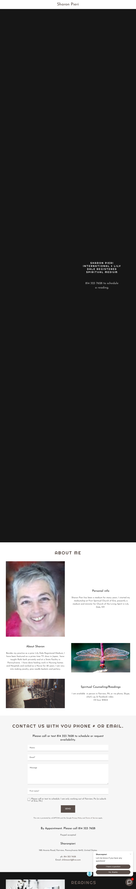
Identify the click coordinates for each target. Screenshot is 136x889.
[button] (129, 882)
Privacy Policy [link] (77, 818)
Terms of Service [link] (92, 818)
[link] (68, 5)
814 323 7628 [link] (93, 283)
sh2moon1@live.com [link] (71, 860)
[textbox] (68, 748)
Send (68, 809)
